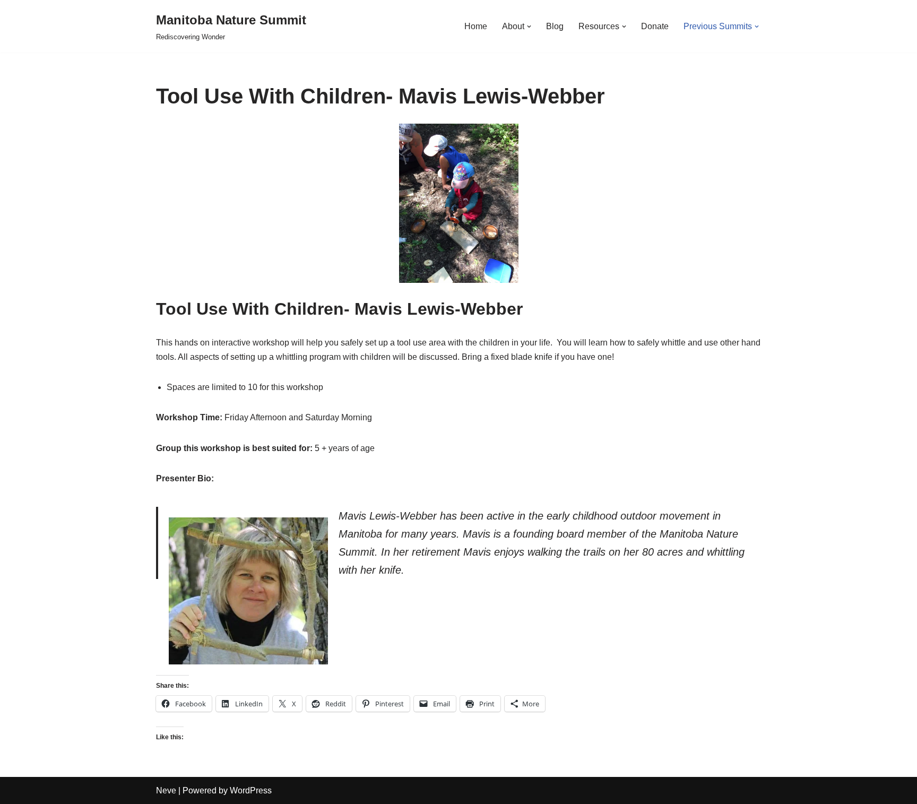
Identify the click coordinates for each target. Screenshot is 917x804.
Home (475, 26)
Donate (655, 26)
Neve (166, 790)
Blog (555, 26)
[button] (529, 26)
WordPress (251, 790)
